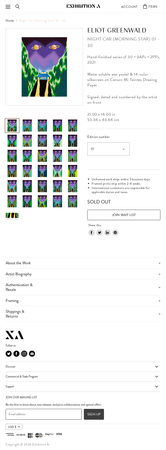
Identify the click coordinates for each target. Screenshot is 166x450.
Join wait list (124, 214)
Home (10, 21)
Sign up (94, 414)
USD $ (12, 427)
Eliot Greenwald (117, 31)
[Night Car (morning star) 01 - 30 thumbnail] (27, 125)
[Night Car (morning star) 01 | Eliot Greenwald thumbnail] (12, 125)
